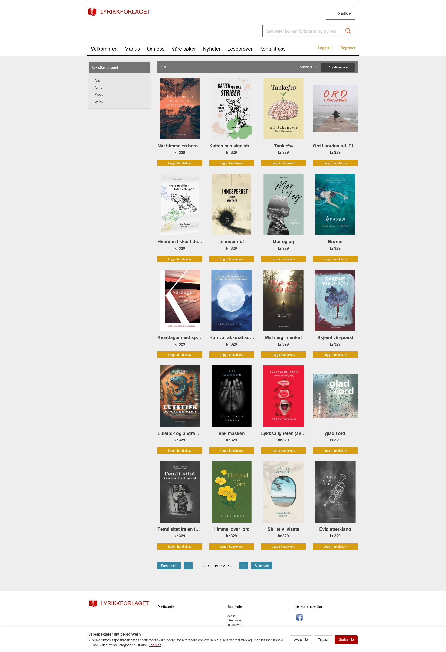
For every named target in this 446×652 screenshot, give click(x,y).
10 (209, 565)
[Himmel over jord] (231, 492)
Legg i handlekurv (179, 163)
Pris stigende (337, 67)
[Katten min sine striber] (231, 108)
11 (216, 566)
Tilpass (323, 639)
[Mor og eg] (283, 204)
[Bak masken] (231, 396)
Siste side (262, 565)
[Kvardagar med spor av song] (179, 300)
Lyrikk (99, 101)
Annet (99, 87)
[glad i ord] (335, 396)
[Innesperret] (231, 204)
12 (223, 565)
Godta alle (346, 639)
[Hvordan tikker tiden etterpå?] (179, 204)
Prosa (99, 94)
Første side (169, 565)
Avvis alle (301, 639)
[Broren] (335, 204)
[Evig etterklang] (335, 492)
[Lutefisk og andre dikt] (179, 396)
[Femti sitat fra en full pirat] (179, 492)
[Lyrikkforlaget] (119, 11)
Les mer (155, 644)
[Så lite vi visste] (283, 492)
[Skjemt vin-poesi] (335, 300)
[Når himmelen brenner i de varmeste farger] (179, 108)
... (198, 565)
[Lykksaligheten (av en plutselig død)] (283, 396)
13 (230, 565)
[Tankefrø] (283, 108)
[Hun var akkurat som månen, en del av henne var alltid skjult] (231, 300)
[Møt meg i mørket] (283, 300)
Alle (97, 80)
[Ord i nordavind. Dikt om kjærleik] (335, 108)
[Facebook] (299, 616)
